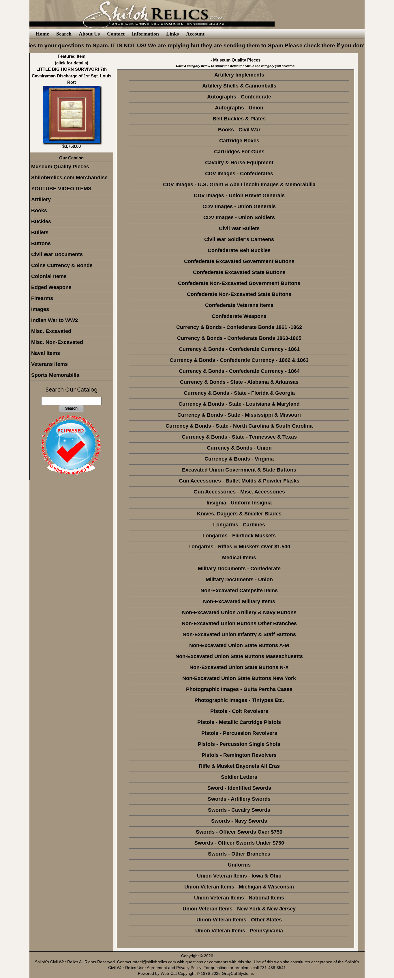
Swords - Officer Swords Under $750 (239, 843)
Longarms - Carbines (239, 525)
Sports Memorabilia (55, 375)
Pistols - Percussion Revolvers (239, 733)
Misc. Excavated (51, 331)
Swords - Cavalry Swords (239, 810)
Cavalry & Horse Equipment (239, 162)
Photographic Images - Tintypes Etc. (239, 700)
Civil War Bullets (239, 228)
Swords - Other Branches (239, 854)
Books (39, 210)
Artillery (41, 199)
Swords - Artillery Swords (239, 799)
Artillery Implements (239, 75)
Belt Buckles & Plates (239, 119)
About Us (89, 34)
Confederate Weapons (239, 316)
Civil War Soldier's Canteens (239, 239)
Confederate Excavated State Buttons (239, 272)
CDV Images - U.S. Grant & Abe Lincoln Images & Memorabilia (239, 184)
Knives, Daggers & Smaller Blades (239, 514)
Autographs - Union (239, 108)
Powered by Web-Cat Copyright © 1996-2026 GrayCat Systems (197, 973)
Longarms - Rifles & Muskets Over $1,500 (239, 546)
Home (42, 34)
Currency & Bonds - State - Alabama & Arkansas (239, 382)
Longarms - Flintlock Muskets (239, 536)
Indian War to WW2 (54, 320)
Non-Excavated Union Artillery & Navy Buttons (239, 612)
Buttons (41, 243)
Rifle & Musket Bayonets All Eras (239, 766)
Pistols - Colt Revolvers (239, 711)
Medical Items (239, 557)
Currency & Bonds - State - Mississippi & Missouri (239, 415)
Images (40, 309)
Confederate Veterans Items (239, 305)
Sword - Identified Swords (239, 788)
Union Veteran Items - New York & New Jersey (239, 909)
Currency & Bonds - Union (239, 448)
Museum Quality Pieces (60, 166)
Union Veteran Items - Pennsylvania (239, 931)
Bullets (39, 232)
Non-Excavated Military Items (239, 601)
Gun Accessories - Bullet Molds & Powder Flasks (239, 481)
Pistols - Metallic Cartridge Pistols (239, 722)
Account (195, 34)
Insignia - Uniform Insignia (239, 503)
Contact (116, 34)
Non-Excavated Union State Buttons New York (239, 678)
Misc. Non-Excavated (57, 342)
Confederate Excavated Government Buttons (239, 261)
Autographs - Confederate (239, 97)
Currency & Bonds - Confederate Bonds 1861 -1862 (239, 327)
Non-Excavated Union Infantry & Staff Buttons (239, 634)
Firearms (42, 298)
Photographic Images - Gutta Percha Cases (239, 689)
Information (145, 34)
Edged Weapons (51, 287)
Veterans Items (49, 364)
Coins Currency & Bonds (62, 265)
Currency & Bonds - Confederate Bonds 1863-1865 (239, 338)
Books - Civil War (239, 130)
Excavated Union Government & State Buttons (239, 470)
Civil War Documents (57, 254)
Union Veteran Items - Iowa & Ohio (239, 876)
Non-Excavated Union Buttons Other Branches (239, 623)
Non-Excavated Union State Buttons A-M (239, 645)
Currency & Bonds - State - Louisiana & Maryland (239, 404)
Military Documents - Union (239, 579)
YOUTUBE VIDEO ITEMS (61, 188)
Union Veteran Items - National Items (239, 898)
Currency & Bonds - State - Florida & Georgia (239, 393)
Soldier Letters (239, 777)
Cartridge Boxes (239, 141)
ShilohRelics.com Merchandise (69, 177)
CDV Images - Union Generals (239, 206)
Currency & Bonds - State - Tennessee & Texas (239, 437)
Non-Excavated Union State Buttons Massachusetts (239, 656)
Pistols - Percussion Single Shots (239, 744)
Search (64, 34)
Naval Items (45, 353)
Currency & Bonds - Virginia (239, 459)
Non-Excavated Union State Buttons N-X (239, 667)
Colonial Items (49, 276)
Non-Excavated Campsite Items (239, 590)
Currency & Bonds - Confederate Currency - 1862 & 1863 (239, 360)
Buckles (41, 221)
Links (172, 34)
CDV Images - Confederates (239, 173)
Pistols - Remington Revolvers (239, 755)
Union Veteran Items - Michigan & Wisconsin (239, 887)
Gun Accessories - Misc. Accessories (239, 492)
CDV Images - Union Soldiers (239, 217)
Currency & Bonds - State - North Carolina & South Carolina (239, 426)
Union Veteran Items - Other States (239, 920)
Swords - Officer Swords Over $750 (239, 832)
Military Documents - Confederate (239, 568)
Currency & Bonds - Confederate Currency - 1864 (239, 371)
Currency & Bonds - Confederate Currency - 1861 (239, 349)
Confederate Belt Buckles (239, 250)
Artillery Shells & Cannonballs (239, 86)
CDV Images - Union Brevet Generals (239, 195)
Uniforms (239, 865)
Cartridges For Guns (239, 151)
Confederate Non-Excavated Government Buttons (239, 283)
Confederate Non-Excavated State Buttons (239, 294)
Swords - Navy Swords (239, 821)
